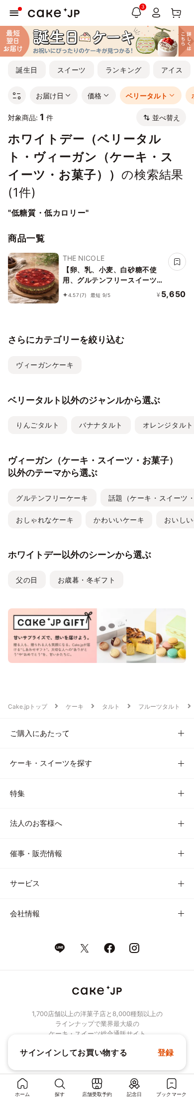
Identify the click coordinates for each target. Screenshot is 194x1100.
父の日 (27, 580)
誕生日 (27, 70)
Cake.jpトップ (27, 706)
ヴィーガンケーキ (45, 365)
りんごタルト (37, 425)
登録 (166, 1052)
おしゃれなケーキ (45, 519)
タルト (111, 706)
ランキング (123, 70)
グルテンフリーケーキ (52, 498)
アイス (172, 70)
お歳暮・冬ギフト (86, 580)
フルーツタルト (159, 706)
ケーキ (75, 706)
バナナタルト (100, 425)
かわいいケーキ (119, 519)
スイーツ (71, 70)
